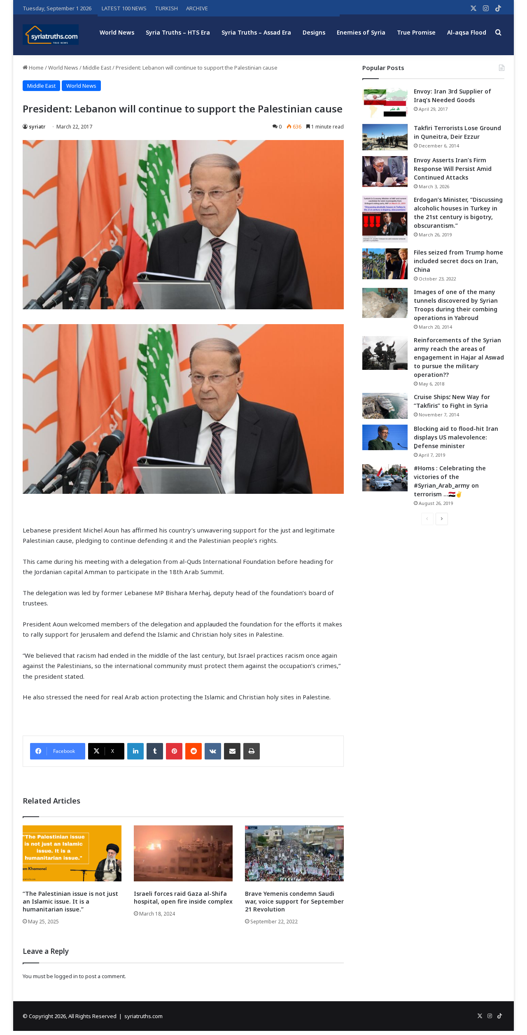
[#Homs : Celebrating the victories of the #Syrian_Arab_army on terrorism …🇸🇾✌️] (385, 477)
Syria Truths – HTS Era (178, 32)
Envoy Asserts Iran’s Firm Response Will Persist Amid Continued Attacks (453, 168)
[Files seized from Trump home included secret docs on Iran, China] (385, 263)
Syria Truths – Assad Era (256, 32)
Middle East (97, 67)
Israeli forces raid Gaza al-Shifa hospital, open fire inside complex (183, 897)
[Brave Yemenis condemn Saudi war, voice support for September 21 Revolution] (294, 853)
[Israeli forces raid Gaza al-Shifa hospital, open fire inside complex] (183, 853)
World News (117, 32)
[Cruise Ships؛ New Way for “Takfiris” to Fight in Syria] (385, 406)
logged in (66, 976)
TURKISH (166, 8)
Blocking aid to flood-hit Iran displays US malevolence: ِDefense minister (456, 437)
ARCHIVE (197, 8)
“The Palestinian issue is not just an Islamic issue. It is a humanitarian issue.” (70, 901)
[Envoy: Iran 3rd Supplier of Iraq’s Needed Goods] (385, 102)
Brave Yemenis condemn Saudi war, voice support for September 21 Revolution (294, 901)
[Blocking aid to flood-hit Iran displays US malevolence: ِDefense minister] (385, 437)
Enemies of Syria (361, 32)
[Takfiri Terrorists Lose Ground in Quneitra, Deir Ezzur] (385, 137)
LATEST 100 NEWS (124, 8)
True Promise (416, 32)
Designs (314, 32)
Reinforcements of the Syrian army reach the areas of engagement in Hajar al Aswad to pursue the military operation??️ (459, 357)
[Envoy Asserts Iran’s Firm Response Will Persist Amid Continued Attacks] (385, 171)
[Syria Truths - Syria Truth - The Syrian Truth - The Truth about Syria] (51, 34)
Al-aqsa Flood (466, 32)
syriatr (37, 126)
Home (36, 67)
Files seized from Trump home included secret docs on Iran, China (458, 260)
